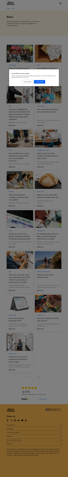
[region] (34, 77)
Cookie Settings (27, 81)
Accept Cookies (39, 81)
